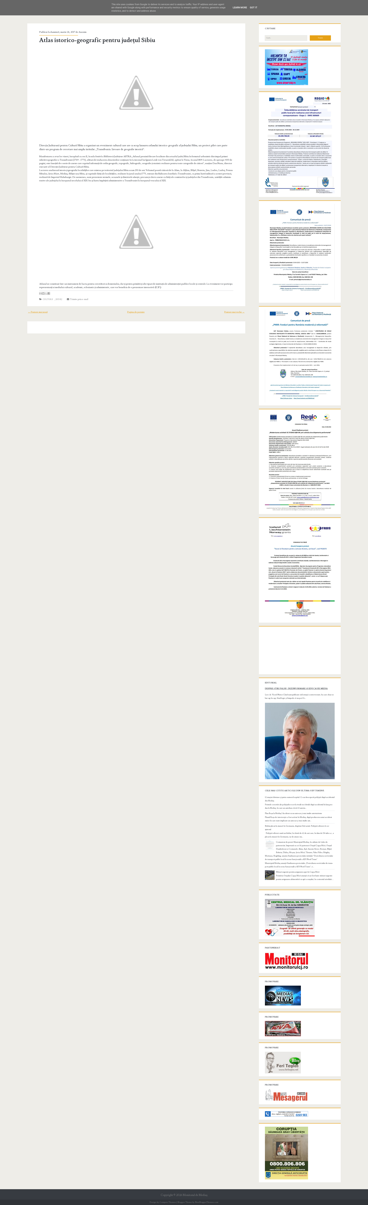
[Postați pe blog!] (43, 293)
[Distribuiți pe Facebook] (48, 293)
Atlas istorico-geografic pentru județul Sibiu (97, 40)
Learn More (240, 7)
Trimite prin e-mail (78, 299)
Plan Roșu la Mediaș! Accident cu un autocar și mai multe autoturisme (293, 813)
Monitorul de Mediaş (195, 1195)
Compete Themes (168, 1202)
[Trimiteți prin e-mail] (40, 293)
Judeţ (59, 299)
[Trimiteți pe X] (46, 293)
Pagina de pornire (136, 312)
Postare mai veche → (234, 312)
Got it (253, 7)
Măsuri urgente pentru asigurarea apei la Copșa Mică (297, 872)
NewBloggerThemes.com (206, 1202)
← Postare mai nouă (38, 312)
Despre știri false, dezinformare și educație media (296, 688)
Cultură (48, 299)
